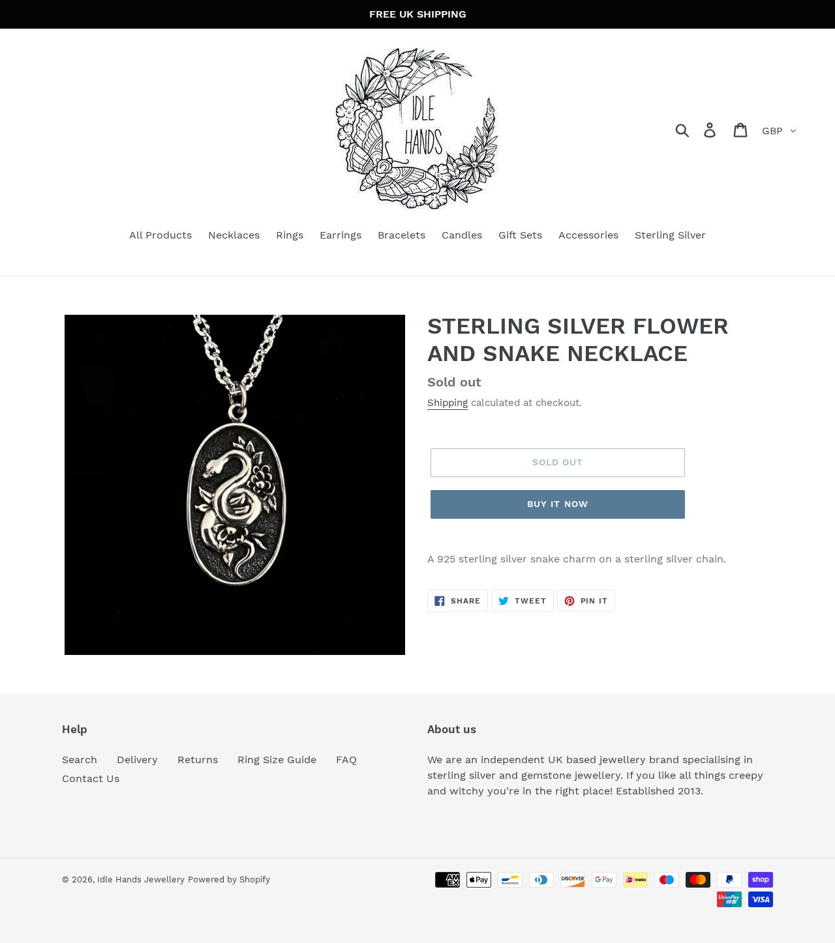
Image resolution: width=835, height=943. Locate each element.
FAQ (346, 759)
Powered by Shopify (229, 879)
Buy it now (557, 504)
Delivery (137, 759)
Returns (197, 759)
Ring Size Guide (276, 759)
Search (79, 759)
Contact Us (90, 778)
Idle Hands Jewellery (141, 879)
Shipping (447, 403)
